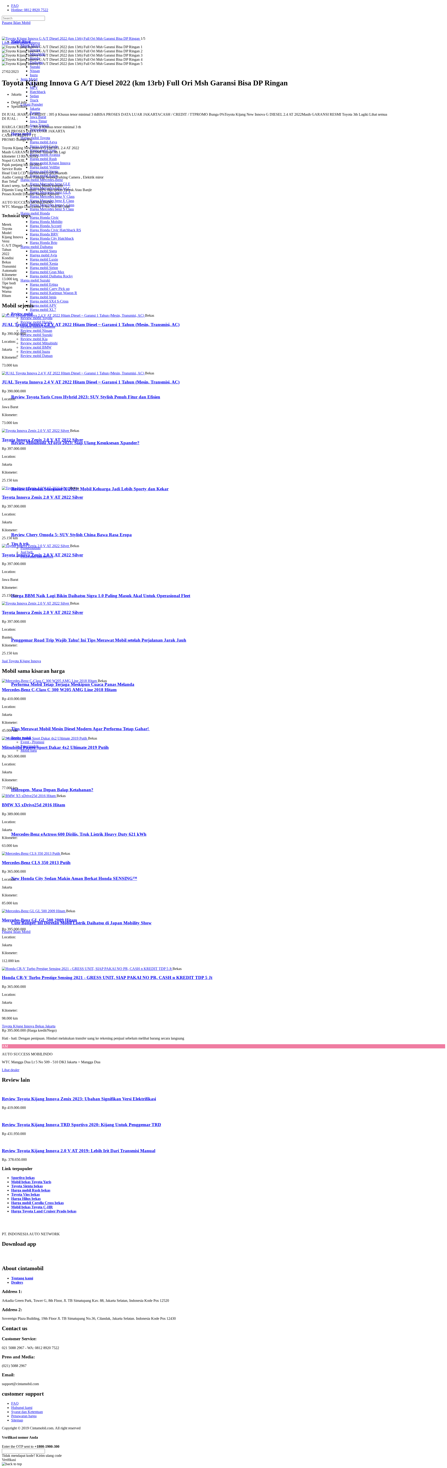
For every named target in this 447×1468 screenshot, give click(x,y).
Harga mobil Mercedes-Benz (41, 180)
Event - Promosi (32, 742)
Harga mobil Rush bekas (30, 1190)
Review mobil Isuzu (35, 352)
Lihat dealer (10, 1070)
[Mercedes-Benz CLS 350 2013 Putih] (31, 853)
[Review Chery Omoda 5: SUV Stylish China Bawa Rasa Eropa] (31, 526)
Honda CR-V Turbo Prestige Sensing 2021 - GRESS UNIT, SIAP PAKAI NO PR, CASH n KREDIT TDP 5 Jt (107, 977)
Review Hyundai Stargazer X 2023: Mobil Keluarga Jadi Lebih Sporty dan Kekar (90, 488)
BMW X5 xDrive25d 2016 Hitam (33, 804)
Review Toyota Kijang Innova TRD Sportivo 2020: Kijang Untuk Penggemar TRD (81, 1124)
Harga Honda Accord (45, 226)
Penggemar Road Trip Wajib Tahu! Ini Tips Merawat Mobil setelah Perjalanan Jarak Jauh (98, 640)
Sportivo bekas (23, 1178)
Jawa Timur (38, 121)
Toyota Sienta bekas (27, 1186)
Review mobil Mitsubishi (39, 343)
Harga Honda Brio (43, 243)
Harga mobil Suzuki (35, 280)
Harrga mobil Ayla (43, 255)
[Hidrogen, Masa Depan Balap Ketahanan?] (30, 781)
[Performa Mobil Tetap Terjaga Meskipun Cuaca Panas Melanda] (30, 675)
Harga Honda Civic (44, 217)
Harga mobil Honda (35, 213)
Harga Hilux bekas (26, 1199)
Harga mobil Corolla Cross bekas (37, 1203)
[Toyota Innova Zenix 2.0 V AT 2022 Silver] (36, 431)
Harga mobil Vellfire (45, 167)
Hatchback (38, 92)
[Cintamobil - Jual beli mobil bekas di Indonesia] (20, 34)
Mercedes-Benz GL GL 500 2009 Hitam (39, 920)
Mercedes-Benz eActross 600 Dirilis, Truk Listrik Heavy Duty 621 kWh (78, 834)
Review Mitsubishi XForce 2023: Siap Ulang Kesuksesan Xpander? (75, 442)
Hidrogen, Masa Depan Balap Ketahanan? (52, 789)
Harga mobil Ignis (43, 297)
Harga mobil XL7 (43, 310)
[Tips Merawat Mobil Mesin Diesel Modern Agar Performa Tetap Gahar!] (30, 720)
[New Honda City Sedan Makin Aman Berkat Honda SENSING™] (30, 869)
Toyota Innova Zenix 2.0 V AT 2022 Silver (42, 439)
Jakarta (35, 109)
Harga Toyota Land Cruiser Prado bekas (43, 1211)
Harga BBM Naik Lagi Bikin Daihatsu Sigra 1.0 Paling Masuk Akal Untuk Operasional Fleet (100, 595)
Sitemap (17, 1420)
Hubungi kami (21, 1408)
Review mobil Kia (33, 339)
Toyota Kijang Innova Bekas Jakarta (28, 1026)
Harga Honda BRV (44, 234)
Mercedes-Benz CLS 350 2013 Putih (36, 862)
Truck (34, 100)
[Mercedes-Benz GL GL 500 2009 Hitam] (34, 911)
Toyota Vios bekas (25, 1194)
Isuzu (34, 75)
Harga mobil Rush (43, 159)
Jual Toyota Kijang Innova (21, 661)
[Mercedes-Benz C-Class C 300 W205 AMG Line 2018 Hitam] (50, 681)
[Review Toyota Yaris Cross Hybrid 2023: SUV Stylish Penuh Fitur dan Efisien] (31, 388)
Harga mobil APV (43, 305)
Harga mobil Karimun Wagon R (53, 293)
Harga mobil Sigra (43, 251)
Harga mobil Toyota (35, 138)
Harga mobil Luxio (44, 259)
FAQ (15, 6)
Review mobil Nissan (36, 331)
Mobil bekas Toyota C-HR (32, 1207)
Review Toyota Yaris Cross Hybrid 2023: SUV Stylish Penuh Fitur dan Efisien (85, 396)
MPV (34, 88)
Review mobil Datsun (36, 356)
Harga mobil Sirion (44, 268)
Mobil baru (28, 750)
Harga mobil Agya (43, 142)
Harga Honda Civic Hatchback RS (55, 230)
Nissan (35, 71)
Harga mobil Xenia (44, 264)
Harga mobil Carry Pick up (50, 289)
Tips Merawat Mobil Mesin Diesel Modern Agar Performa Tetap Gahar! (80, 728)
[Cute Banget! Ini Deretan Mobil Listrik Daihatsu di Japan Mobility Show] (30, 914)
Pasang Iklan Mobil (16, 23)
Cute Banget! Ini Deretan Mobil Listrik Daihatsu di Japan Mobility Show (81, 922)
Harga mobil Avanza (45, 155)
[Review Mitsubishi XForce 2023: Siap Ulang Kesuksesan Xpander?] (31, 434)
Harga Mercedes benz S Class (52, 209)
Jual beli (26, 552)
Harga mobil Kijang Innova (50, 163)
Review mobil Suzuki (36, 335)
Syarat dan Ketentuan (27, 1412)
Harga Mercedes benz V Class (52, 197)
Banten (35, 113)
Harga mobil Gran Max (47, 272)
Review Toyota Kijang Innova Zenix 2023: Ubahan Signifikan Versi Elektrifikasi (79, 1098)
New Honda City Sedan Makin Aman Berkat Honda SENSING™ (74, 878)
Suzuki (35, 67)
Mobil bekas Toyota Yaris (31, 1182)
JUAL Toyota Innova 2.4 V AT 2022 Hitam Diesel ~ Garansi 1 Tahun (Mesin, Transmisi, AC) (90, 324)
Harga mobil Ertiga (44, 284)
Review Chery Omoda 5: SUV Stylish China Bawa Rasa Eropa (71, 534)
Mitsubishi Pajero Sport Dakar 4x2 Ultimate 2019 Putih (55, 747)
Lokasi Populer (31, 104)
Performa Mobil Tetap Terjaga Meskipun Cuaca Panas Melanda (72, 684)
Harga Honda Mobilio (46, 222)
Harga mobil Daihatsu (36, 247)
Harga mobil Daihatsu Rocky (51, 276)
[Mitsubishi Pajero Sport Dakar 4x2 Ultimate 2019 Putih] (45, 738)
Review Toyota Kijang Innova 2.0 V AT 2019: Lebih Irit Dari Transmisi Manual (78, 1150)
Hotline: (29, 10)
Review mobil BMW (35, 347)
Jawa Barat (38, 117)
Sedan (34, 96)
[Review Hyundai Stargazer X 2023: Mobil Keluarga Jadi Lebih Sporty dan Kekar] (31, 480)
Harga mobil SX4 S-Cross (49, 301)
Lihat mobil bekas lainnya (21, 43)
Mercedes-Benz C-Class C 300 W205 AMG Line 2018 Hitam (59, 689)
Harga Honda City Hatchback (52, 238)
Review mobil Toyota (36, 318)
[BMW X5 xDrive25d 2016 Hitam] (29, 796)
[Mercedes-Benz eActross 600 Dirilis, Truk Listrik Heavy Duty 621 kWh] (30, 825)
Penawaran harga (24, 1416)
